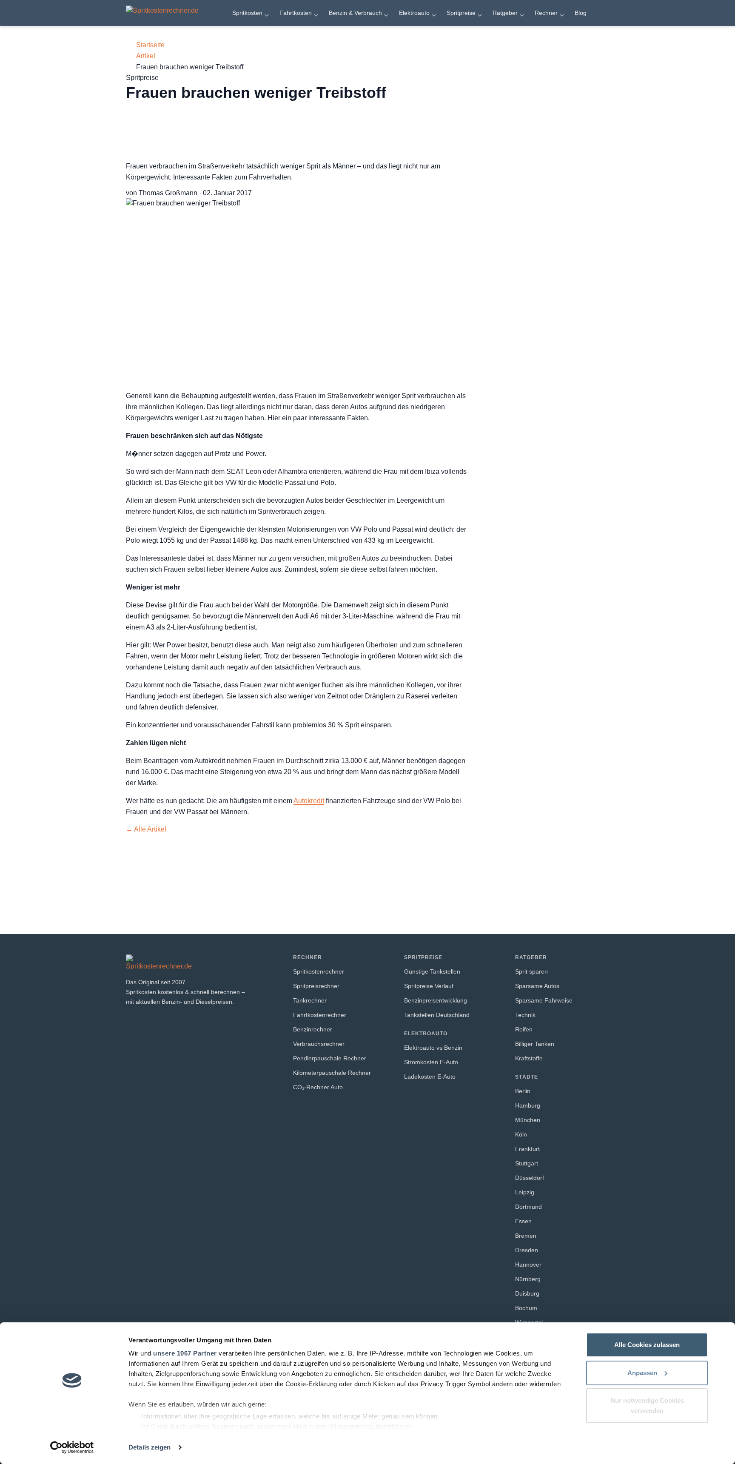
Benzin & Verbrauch (355, 12)
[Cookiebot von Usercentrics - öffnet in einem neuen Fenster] (72, 1447)
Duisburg (527, 1293)
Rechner (546, 12)
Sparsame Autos (537, 986)
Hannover (528, 1264)
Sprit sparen (531, 971)
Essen (523, 1221)
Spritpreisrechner (316, 986)
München (527, 1120)
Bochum (526, 1307)
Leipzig (524, 1192)
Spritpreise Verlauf (428, 986)
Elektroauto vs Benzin (433, 1047)
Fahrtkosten (295, 12)
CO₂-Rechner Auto (318, 1087)
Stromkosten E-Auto (431, 1062)
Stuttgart (526, 1163)
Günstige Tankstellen (432, 971)
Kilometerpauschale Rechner (332, 1072)
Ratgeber (505, 12)
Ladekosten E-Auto (430, 1076)
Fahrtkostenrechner (319, 1014)
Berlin (522, 1091)
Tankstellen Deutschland (437, 1014)
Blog (581, 12)
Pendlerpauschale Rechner (329, 1058)
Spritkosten (247, 12)
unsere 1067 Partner (185, 1353)
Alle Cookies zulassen (647, 1344)
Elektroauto (414, 12)
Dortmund (528, 1206)
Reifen (524, 1029)
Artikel (145, 56)
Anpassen (642, 1372)
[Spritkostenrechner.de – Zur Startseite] (171, 13)
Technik (525, 1014)
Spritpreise (461, 12)
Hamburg (527, 1105)
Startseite (150, 44)
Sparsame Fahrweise (544, 1000)
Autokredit (308, 800)
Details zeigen (149, 1447)
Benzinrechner (312, 1029)
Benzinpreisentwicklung (435, 1000)
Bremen (525, 1235)
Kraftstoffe (529, 1058)
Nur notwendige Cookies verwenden (647, 1405)
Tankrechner (310, 1000)
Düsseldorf (529, 1177)
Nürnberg (528, 1279)
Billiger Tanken (534, 1043)
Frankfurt (527, 1148)
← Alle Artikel (146, 829)
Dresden (526, 1250)
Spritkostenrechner (318, 971)
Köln (521, 1134)
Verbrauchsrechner (319, 1043)
